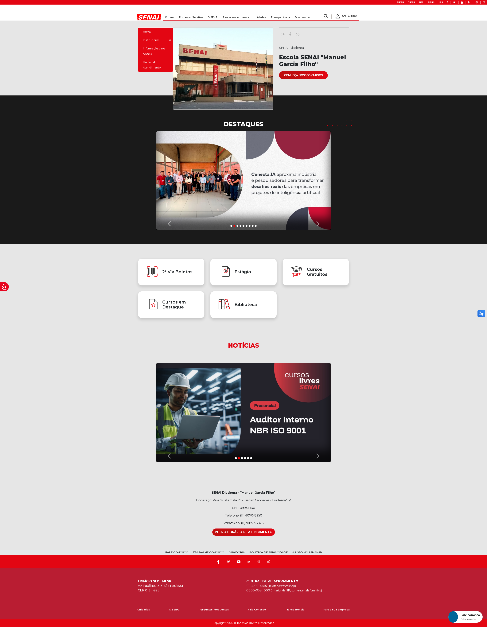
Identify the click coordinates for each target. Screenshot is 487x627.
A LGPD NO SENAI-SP (307, 551)
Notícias (243, 344)
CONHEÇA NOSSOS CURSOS (303, 75)
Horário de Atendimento (152, 64)
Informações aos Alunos (154, 51)
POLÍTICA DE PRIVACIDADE (268, 551)
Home (147, 31)
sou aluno (346, 16)
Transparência (294, 608)
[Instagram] (258, 560)
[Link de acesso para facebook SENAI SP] (447, 2)
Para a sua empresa (336, 608)
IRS (441, 2)
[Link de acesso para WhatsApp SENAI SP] (484, 2)
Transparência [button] (280, 17)
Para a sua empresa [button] (236, 17)
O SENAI (174, 608)
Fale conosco (303, 17)
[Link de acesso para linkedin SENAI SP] (469, 2)
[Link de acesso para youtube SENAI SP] (462, 2)
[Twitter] (228, 560)
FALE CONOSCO (176, 551)
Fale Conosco (257, 608)
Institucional (151, 40)
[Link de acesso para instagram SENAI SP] (477, 2)
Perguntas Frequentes (214, 608)
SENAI (431, 2)
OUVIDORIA (237, 551)
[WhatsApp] (268, 560)
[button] (169, 179)
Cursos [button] (169, 17)
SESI (421, 2)
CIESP (411, 2)
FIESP (400, 2)
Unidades (260, 17)
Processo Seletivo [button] (191, 17)
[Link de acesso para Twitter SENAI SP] (454, 2)
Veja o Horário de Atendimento (243, 531)
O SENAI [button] (213, 17)
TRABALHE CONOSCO (208, 551)
